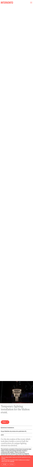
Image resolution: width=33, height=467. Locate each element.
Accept (4, 464)
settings (12, 461)
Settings (12, 464)
